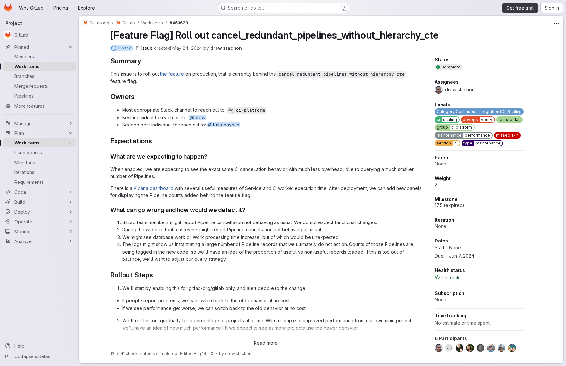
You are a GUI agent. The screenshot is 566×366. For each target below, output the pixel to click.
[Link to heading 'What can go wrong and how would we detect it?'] (248, 209)
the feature (172, 74)
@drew (197, 117)
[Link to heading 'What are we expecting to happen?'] (210, 156)
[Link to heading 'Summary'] (145, 61)
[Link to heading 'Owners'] (138, 96)
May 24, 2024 (187, 48)
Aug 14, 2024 (206, 353)
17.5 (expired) (449, 205)
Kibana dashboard (153, 188)
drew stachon (226, 48)
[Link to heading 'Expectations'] (156, 141)
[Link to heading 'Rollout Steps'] (156, 275)
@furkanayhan (223, 124)
